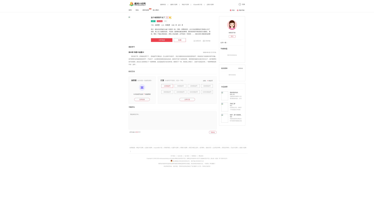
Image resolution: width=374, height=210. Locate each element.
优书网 (202, 147)
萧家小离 (232, 94)
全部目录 (198, 41)
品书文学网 (216, 147)
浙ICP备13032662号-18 (197, 161)
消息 (233, 10)
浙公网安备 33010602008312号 (181, 161)
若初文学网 (225, 147)
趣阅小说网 (173, 4)
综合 (137, 10)
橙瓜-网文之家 (193, 147)
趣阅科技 (163, 4)
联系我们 (194, 156)
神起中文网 (185, 4)
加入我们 (156, 10)
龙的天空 (208, 147)
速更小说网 (242, 147)
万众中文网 (234, 147)
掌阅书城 (167, 147)
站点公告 (180, 156)
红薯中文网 (175, 147)
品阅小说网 (210, 4)
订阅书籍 (207, 41)
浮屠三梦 (232, 103)
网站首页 (201, 156)
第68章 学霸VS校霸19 (136, 52)
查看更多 (240, 68)
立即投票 (142, 99)
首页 (130, 10)
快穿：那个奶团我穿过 (236, 115)
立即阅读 (162, 40)
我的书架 (241, 10)
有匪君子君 (232, 32)
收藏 (179, 40)
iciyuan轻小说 (158, 147)
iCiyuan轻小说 (197, 4)
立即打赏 (187, 99)
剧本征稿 (146, 10)
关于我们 (173, 156)
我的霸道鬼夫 (234, 92)
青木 (231, 105)
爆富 (231, 116)
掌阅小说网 (183, 147)
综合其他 (159, 21)
